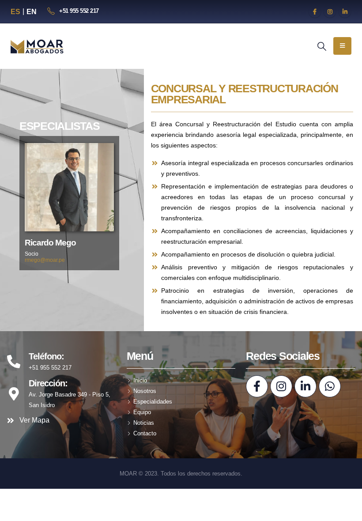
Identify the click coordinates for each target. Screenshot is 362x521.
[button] (322, 46)
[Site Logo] (38, 46)
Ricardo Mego (50, 242)
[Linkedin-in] (305, 386)
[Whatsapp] (330, 386)
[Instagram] (330, 11)
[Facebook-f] (257, 386)
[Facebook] (315, 11)
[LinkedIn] (345, 11)
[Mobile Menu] (342, 46)
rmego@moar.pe (45, 260)
